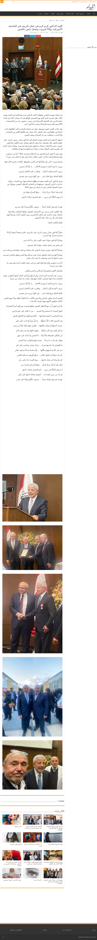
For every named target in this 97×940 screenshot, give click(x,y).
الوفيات (52, 13)
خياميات (88, 13)
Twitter (32, 35)
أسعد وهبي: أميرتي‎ (15, 844)
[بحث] (1, 1)
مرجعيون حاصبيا (80, 13)
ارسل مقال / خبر (67, 930)
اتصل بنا (44, 930)
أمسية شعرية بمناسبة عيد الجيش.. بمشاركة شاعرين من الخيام (12, 863)
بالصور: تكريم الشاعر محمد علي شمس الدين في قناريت (33, 827)
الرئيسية (94, 13)
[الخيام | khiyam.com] (90, 7)
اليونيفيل (46, 13)
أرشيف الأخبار (92, 1)
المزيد (40, 13)
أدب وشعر (51, 20)
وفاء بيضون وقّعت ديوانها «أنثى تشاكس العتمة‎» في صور (33, 863)
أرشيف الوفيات (75, 1)
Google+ (38, 35)
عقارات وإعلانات (69, 13)
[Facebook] (13, 2)
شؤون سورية (60, 13)
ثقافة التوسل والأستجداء (55, 844)
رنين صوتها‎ (18, 826)
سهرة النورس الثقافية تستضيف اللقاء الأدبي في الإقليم (53, 863)
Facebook (27, 35)
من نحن (94, 930)
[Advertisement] (32, 459)
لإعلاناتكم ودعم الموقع (16, 930)
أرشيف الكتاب (83, 1)
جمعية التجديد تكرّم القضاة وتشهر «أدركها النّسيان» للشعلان (54, 828)
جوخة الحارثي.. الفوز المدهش (12, 880)
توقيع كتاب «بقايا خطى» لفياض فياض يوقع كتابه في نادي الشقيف (53, 881)
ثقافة (57, 20)
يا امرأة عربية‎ (38, 880)
